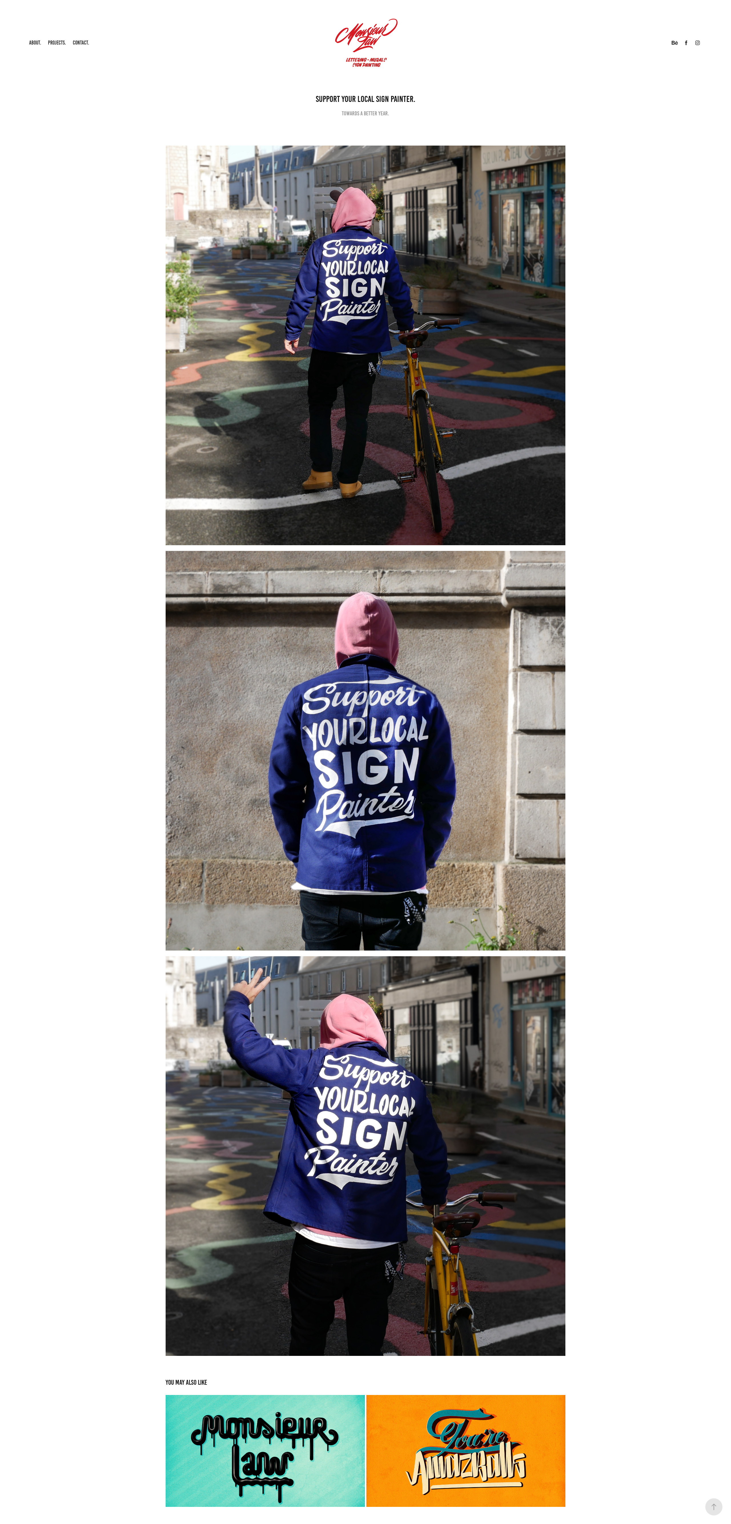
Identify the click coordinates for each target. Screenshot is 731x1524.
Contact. (81, 43)
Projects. (57, 43)
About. (35, 43)
